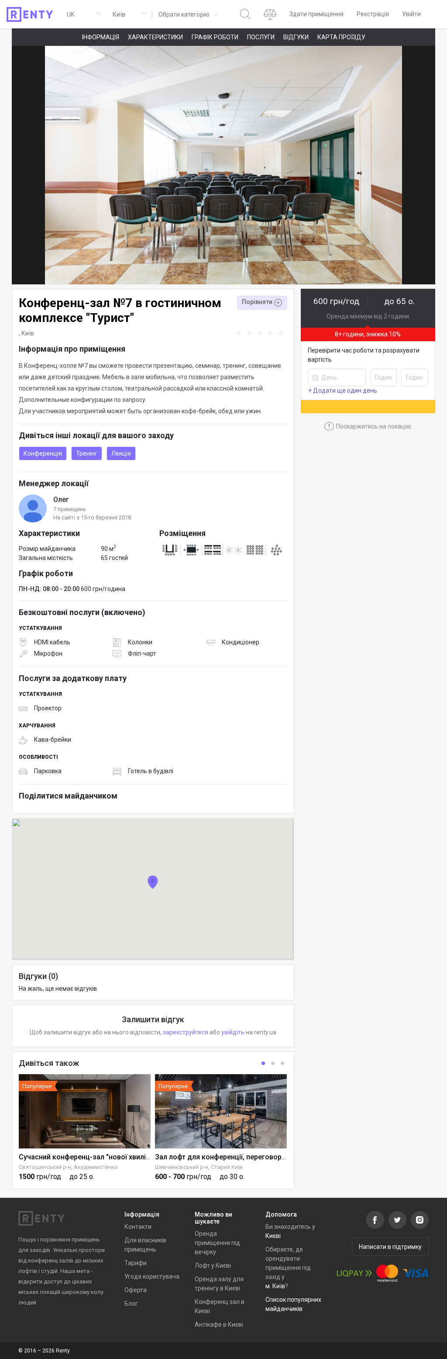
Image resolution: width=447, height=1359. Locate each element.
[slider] (261, 333)
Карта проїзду (341, 37)
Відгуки (296, 37)
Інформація (100, 37)
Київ (27, 333)
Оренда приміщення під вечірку (217, 1242)
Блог (131, 1303)
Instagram (420, 1220)
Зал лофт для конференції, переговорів (221, 1157)
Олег (61, 499)
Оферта (135, 1289)
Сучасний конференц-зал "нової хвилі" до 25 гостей (106, 1157)
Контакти (137, 1226)
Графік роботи (215, 37)
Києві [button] (273, 1235)
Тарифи (135, 1262)
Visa (415, 1273)
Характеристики (155, 37)
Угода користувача (151, 1276)
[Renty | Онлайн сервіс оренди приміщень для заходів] (30, 14)
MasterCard (387, 1273)
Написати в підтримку (390, 1246)
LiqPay (354, 1273)
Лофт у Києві (213, 1265)
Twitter (397, 1220)
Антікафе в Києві (219, 1324)
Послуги (261, 37)
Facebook (375, 1220)
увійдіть (232, 1032)
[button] (187, 14)
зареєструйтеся (185, 1032)
